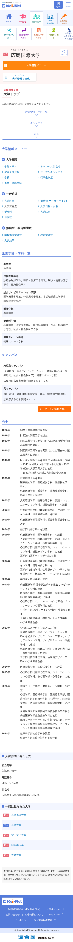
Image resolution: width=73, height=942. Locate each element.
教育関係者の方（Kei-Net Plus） (24, 909)
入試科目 (9, 200)
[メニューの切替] (68, 4)
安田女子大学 (18, 835)
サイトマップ (56, 914)
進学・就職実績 (13, 183)
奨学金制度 (46, 177)
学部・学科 (10, 166)
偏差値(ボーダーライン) (53, 200)
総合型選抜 (46, 235)
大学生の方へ (54, 909)
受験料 (8, 211)
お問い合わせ (13, 914)
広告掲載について (34, 914)
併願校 (8, 217)
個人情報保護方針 (43, 920)
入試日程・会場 (49, 206)
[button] (69, 34)
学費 (6, 177)
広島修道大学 (18, 815)
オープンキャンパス (51, 172)
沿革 (36, 134)
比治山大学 (17, 845)
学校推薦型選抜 (13, 235)
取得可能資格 (11, 172)
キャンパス (36, 123)
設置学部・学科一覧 (36, 111)
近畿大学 (16, 855)
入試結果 (45, 211)
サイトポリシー (20, 920)
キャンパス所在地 (50, 166)
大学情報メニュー (36, 65)
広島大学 (16, 825)
